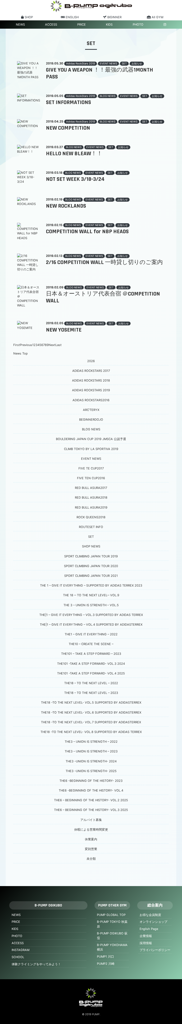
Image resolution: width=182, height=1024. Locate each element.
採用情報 (146, 943)
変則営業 (91, 849)
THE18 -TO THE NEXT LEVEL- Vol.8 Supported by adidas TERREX (91, 732)
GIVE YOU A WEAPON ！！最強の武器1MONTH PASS (99, 73)
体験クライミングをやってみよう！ (36, 964)
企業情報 (146, 936)
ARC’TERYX (91, 410)
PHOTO (138, 24)
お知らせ (137, 63)
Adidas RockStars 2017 (91, 371)
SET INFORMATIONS (68, 102)
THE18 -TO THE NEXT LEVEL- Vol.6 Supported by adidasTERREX (91, 712)
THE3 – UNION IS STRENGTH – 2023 (91, 751)
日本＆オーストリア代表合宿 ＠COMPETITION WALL (103, 297)
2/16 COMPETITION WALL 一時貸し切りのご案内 (104, 262)
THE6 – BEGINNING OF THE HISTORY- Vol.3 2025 (91, 810)
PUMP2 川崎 (105, 963)
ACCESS (51, 24)
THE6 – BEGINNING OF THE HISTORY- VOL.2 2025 (91, 800)
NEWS (20, 24)
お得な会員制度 (150, 915)
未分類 (91, 858)
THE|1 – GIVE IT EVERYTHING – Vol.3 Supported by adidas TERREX (91, 615)
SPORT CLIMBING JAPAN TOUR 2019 (91, 556)
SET (124, 63)
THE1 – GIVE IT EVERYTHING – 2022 (91, 634)
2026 (91, 361)
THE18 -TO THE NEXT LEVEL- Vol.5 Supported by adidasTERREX (91, 702)
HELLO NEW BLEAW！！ (74, 153)
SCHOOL (18, 957)
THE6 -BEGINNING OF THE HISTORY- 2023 (91, 781)
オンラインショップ (153, 922)
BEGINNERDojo (91, 419)
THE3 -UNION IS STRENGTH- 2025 (91, 771)
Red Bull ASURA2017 (91, 488)
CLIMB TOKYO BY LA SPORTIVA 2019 (91, 449)
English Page (149, 929)
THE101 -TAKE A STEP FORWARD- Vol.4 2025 (91, 673)
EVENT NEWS (108, 63)
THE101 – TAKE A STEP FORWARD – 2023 (91, 653)
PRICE (81, 24)
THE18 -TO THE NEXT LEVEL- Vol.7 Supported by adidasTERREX (91, 722)
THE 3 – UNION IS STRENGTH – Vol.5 (91, 605)
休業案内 (91, 839)
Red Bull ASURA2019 (91, 507)
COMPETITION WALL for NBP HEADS (87, 231)
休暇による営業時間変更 (91, 829)
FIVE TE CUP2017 (91, 468)
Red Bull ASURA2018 (91, 497)
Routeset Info (91, 527)
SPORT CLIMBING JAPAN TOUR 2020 (91, 566)
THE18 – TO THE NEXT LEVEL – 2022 (91, 683)
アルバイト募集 (91, 820)
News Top (20, 353)
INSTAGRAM (20, 950)
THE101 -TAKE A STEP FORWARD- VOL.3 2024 (91, 663)
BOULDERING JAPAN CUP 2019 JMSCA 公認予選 (91, 439)
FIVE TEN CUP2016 (91, 478)
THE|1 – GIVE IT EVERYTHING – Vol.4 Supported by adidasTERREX (91, 624)
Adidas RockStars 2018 (91, 380)
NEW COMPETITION (68, 128)
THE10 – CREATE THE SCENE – (91, 644)
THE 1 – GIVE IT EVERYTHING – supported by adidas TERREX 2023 (91, 585)
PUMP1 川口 (105, 956)
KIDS (109, 24)
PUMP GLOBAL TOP (111, 915)
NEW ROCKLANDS (66, 205)
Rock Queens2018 (91, 517)
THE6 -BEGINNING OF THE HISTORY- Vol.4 (91, 790)
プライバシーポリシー (155, 950)
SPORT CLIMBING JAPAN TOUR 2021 (91, 576)
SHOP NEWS (91, 546)
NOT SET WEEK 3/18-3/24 (75, 179)
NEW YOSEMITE (64, 329)
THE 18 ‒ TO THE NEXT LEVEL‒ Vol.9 (91, 595)
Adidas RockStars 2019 (80, 63)
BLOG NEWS (107, 96)
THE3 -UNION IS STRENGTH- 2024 (91, 761)
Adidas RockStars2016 (91, 400)
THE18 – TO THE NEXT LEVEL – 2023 (91, 693)
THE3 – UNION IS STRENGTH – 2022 (91, 741)
